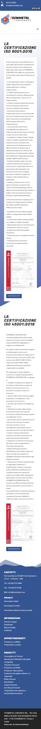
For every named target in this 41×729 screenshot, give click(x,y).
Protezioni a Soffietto (12, 668)
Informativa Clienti (11, 601)
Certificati (8, 630)
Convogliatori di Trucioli (13, 656)
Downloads (8, 625)
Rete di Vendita (10, 628)
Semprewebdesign (22, 724)
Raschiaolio (8, 682)
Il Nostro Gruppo (10, 622)
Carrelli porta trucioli (12, 688)
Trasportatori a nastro (12, 645)
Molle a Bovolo (10, 679)
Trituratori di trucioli (11, 665)
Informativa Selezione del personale (18, 610)
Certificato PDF (14, 296)
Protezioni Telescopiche (13, 671)
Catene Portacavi (10, 685)
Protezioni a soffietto (12, 642)
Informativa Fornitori (12, 606)
